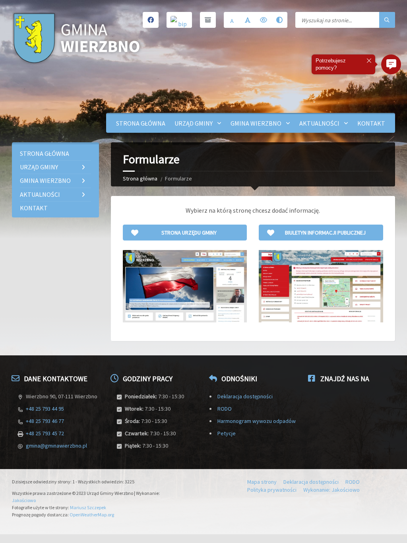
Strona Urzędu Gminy (189, 232)
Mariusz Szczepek (88, 507)
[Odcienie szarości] (279, 20)
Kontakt (371, 123)
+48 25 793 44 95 (45, 408)
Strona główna (140, 123)
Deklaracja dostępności (245, 396)
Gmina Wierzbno (256, 123)
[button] (391, 64)
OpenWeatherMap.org (92, 515)
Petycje (226, 433)
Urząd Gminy (193, 123)
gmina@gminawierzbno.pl (56, 445)
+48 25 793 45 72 (45, 433)
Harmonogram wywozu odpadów (256, 421)
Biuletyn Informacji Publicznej (325, 232)
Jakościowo (24, 500)
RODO (224, 408)
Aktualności (319, 123)
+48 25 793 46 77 (45, 421)
